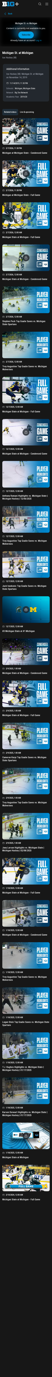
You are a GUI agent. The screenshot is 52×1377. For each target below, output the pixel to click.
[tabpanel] (26, 660)
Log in (39, 40)
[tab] (10, 112)
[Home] (10, 4)
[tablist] (19, 112)
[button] (40, 4)
